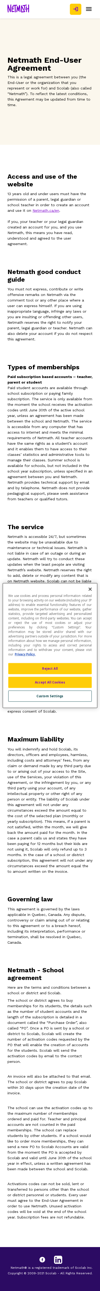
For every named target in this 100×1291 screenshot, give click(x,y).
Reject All (50, 669)
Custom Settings (50, 696)
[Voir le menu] (88, 9)
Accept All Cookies (50, 682)
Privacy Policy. (25, 654)
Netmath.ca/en (46, 210)
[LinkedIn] (58, 1259)
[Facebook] (47, 1259)
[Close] (90, 589)
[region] (49, 645)
